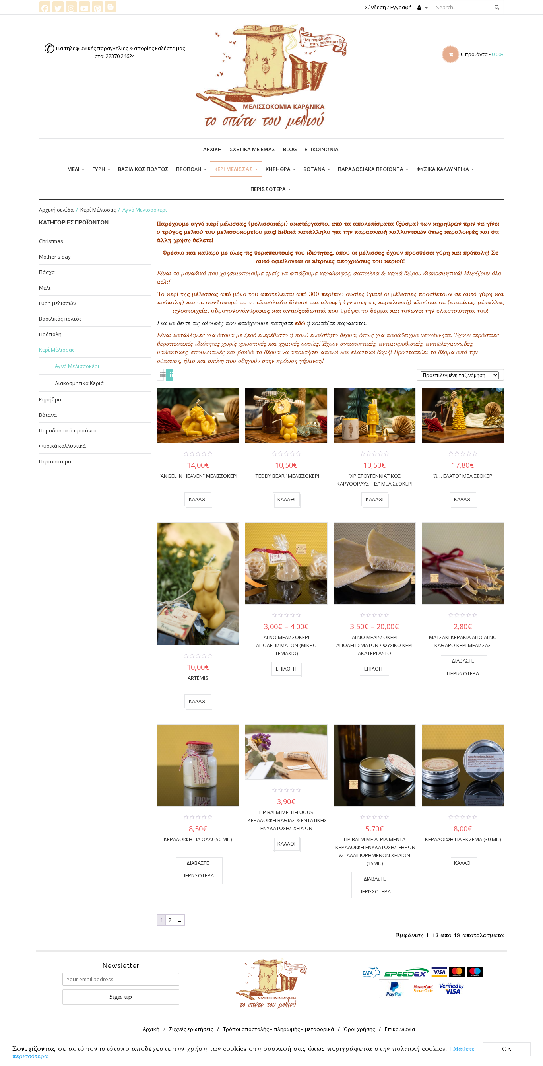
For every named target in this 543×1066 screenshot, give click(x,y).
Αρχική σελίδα (56, 209)
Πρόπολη (189, 169)
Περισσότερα (268, 189)
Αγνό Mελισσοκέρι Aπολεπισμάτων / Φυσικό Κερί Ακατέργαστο (374, 645)
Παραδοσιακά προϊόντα (371, 169)
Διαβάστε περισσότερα (463, 667)
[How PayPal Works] (394, 988)
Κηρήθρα (279, 169)
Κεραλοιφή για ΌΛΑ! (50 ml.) (198, 839)
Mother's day (55, 256)
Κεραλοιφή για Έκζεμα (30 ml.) (463, 839)
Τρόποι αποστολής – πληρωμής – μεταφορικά (278, 1029)
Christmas (51, 241)
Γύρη (99, 169)
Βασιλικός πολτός (143, 169)
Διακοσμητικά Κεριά (79, 383)
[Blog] (110, 6)
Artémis (198, 677)
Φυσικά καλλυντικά (443, 169)
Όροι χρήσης (359, 1029)
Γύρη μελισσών (57, 303)
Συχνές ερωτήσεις (191, 1029)
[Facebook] (44, 6)
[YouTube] (84, 6)
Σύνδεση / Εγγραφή (388, 7)
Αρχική (212, 149)
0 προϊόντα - (482, 54)
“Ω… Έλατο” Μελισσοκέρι (463, 475)
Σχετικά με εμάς (252, 149)
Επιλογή (286, 668)
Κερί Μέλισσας (234, 169)
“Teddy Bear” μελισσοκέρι (286, 475)
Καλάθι (198, 499)
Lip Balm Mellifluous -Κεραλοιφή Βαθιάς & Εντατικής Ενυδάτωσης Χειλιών (286, 820)
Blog (290, 149)
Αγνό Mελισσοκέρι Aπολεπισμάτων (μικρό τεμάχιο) (286, 645)
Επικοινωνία (321, 149)
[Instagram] (71, 6)
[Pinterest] (97, 6)
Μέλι (74, 169)
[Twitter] (58, 6)
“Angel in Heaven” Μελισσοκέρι (198, 475)
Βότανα (314, 169)
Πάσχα (47, 272)
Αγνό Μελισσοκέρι (77, 366)
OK (507, 1049)
